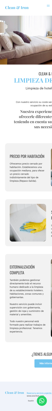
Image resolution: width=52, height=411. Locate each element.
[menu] (48, 5)
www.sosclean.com (35, 396)
